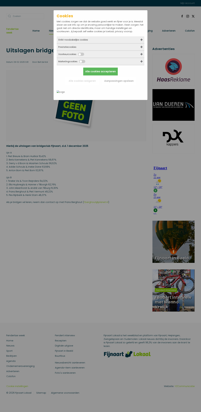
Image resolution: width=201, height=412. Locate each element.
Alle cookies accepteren (100, 71)
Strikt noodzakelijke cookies (73, 39)
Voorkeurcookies (67, 54)
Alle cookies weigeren (82, 81)
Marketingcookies (67, 61)
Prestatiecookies (67, 47)
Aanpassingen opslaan (119, 81)
